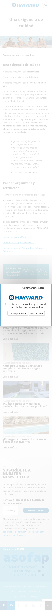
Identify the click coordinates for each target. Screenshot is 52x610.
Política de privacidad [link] (26, 319)
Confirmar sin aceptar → (34, 287)
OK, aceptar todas (18, 313)
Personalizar (36, 313)
